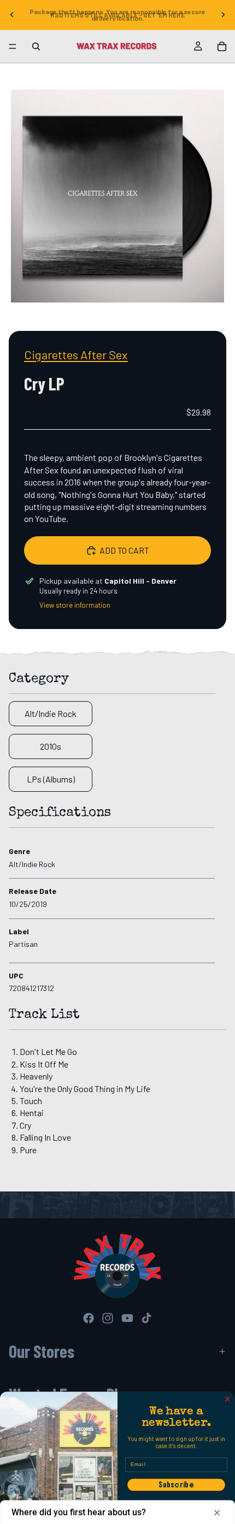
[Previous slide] (12, 15)
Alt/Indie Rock (51, 713)
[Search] (36, 46)
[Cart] (222, 46)
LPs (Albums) (51, 779)
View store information (74, 605)
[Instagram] (107, 1318)
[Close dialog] (227, 1399)
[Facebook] (88, 1318)
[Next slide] (223, 15)
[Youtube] (127, 1318)
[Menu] (12, 46)
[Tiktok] (146, 1318)
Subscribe (176, 1485)
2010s (50, 746)
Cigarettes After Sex (76, 354)
